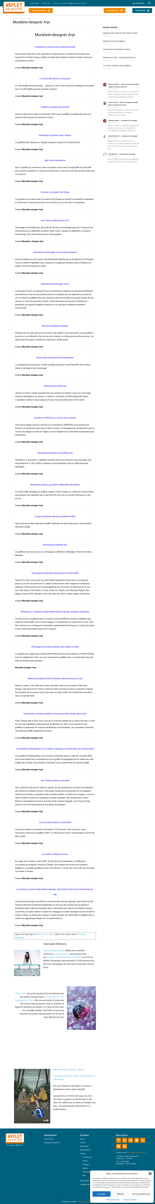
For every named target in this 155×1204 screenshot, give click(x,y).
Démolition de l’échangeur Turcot (55, 284)
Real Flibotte (112, 154)
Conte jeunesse (61, 954)
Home (15, 18)
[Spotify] (136, 1140)
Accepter (101, 1194)
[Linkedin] (124, 1140)
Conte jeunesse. (52, 997)
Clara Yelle (20, 993)
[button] (150, 1173)
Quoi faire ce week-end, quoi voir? (55, 220)
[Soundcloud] (130, 1140)
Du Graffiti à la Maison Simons (55, 854)
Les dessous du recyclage (129, 120)
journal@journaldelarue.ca (137, 1152)
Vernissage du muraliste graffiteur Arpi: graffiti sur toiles (55, 647)
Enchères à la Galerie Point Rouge (55, 192)
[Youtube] (118, 1146)
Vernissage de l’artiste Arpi (55, 386)
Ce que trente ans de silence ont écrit (116, 49)
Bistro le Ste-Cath (44, 934)
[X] (142, 1140)
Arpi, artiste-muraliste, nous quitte (55, 780)
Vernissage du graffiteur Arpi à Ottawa (55, 135)
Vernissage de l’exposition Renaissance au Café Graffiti (54, 573)
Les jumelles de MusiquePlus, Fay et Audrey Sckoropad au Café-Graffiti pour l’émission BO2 (55, 749)
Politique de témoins (113, 1199)
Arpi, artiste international (55, 160)
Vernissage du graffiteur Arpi (55, 545)
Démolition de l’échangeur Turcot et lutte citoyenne (55, 252)
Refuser (120, 1194)
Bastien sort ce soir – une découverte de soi (119, 57)
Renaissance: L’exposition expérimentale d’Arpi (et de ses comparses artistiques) (55, 612)
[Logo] (14, 7)
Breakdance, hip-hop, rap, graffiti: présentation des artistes (55, 485)
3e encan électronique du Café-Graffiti (55, 822)
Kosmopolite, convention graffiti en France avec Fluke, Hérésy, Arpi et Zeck (54, 714)
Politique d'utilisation (85, 1201)
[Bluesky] (124, 1146)
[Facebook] (118, 1140)
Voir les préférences (141, 1194)
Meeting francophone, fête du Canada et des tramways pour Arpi (54, 678)
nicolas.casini (112, 102)
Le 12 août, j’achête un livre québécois (117, 66)
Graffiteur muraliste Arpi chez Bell (55, 107)
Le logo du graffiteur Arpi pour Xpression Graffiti (55, 516)
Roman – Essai (76, 1069)
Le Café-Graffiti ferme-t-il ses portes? (54, 78)
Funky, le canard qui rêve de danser (63, 957)
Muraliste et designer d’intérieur (55, 326)
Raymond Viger (113, 84)
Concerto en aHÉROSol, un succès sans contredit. (55, 418)
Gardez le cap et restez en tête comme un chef (120, 33)
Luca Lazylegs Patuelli (54, 950)
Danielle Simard (113, 136)
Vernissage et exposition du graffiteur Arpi (55, 453)
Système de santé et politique (114, 41)
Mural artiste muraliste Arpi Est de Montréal (55, 358)
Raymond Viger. (61, 1069)
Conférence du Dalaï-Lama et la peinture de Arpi (55, 47)
